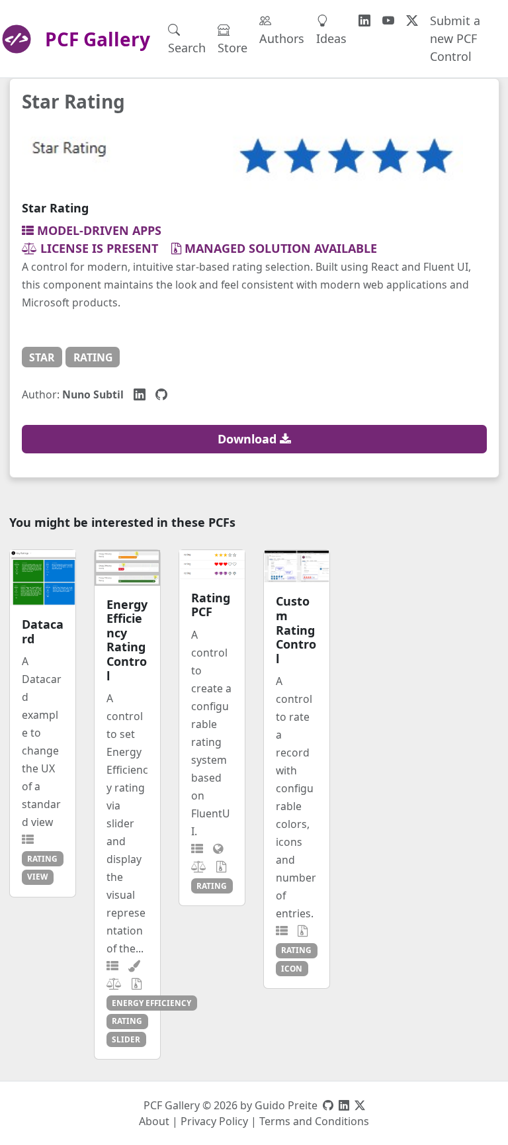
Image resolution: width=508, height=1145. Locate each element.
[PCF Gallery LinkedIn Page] (364, 21)
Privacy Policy (214, 1121)
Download (249, 439)
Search (187, 48)
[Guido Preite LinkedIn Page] (344, 1105)
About (154, 1121)
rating (92, 357)
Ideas (331, 38)
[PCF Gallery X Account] (412, 21)
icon (291, 968)
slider (126, 1039)
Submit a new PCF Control (455, 38)
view (37, 876)
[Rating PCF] (212, 564)
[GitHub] (161, 394)
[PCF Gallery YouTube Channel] (388, 21)
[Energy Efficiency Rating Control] (127, 568)
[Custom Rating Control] (296, 566)
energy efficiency (151, 1002)
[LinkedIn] (140, 394)
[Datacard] (42, 578)
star (41, 357)
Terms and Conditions (314, 1121)
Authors (281, 38)
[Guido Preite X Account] (360, 1105)
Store (232, 48)
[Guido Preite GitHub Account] (328, 1105)
